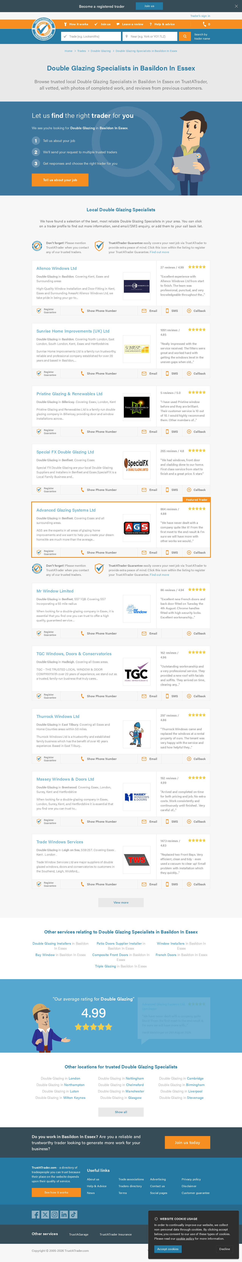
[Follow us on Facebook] (36, 1215)
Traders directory (130, 1186)
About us (93, 1179)
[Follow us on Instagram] (55, 1215)
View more (121, 902)
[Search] (185, 36)
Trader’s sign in (200, 16)
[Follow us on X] (45, 1215)
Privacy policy (191, 1179)
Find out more (159, 252)
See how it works (56, 1192)
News (91, 1193)
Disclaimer (189, 1186)
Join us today (187, 1142)
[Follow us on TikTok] (74, 1215)
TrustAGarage (78, 1234)
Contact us (157, 1186)
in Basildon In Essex (60, 946)
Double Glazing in (60, 1078)
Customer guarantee (196, 1193)
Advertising (158, 1179)
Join (149, 6)
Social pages (158, 1193)
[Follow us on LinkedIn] (64, 1215)
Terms (123, 1193)
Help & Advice (97, 1186)
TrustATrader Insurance (116, 1234)
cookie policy (185, 1238)
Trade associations (131, 1179)
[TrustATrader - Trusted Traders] (43, 23)
